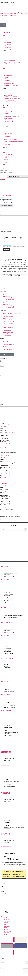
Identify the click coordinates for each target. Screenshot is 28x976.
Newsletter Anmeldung (8, 343)
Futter (4, 567)
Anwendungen (6, 710)
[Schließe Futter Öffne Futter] (4, 36)
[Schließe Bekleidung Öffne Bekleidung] (4, 69)
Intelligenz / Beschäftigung (9, 769)
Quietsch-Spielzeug (7, 774)
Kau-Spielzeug (6, 773)
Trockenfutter (6, 582)
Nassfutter (5, 581)
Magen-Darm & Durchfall (9, 719)
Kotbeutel (5, 817)
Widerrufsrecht (6, 296)
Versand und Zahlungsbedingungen (12, 313)
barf (3, 607)
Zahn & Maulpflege (7, 700)
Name (2, 881)
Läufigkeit (5, 717)
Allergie (5, 715)
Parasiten (5, 720)
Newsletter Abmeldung (8, 344)
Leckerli (5, 585)
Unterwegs (7, 793)
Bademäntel (6, 641)
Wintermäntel (6, 637)
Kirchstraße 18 (3, 483)
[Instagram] (11, 513)
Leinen (4, 807)
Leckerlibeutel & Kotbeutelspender (11, 815)
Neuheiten (5, 569)
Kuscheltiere (6, 771)
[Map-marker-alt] (20, 513)
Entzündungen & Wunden (9, 723)
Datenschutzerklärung (8, 298)
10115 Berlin (3, 426)
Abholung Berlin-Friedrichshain (10, 610)
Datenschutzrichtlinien (7, 245)
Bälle (4, 766)
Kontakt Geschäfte (7, 329)
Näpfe (4, 850)
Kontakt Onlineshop (8, 327)
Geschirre (5, 810)
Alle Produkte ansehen (8, 568)
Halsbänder (5, 809)
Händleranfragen (7, 330)
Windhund (5, 662)
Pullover (5, 640)
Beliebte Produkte (7, 571)
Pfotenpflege (6, 695)
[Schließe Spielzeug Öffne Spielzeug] (4, 107)
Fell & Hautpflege (7, 697)
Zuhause (5, 834)
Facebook (5, 341)
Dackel (4, 661)
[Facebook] (1, 513)
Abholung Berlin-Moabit (8, 612)
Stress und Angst (7, 722)
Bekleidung (7, 623)
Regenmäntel (6, 638)
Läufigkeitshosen (7, 643)
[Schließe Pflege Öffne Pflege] (4, 90)
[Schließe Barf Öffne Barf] (4, 55)
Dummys (5, 768)
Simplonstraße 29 (4, 455)
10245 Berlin (3, 457)
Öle (4, 590)
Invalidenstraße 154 (5, 424)
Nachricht (3, 891)
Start (1, 169)
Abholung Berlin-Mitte (8, 609)
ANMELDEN (6, 249)
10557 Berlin (3, 485)
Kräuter (5, 589)
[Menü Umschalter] (1, 29)
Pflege (4, 681)
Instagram (5, 339)
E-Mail (2, 886)
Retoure (5, 311)
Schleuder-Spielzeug (7, 776)
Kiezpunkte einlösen (8, 316)
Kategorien (6, 579)
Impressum (5, 293)
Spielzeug (6, 752)
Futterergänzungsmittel (8, 587)
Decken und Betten (7, 848)
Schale (4, 645)
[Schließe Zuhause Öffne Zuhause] (4, 149)
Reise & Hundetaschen (8, 812)
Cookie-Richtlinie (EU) (8, 299)
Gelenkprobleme (7, 714)
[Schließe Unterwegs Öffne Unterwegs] (4, 128)
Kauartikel (5, 584)
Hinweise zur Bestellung (9, 315)
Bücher (4, 851)
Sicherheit (5, 814)
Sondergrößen (7, 658)
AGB (4, 294)
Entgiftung (5, 712)
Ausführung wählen (6, 205)
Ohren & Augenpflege (8, 699)
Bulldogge (5, 659)
